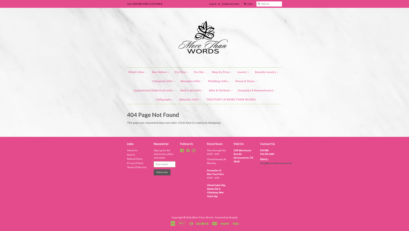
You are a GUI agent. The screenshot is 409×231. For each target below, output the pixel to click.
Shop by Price (221, 72)
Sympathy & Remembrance (256, 90)
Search (131, 154)
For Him (181, 72)
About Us (132, 150)
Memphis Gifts (190, 81)
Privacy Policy (135, 163)
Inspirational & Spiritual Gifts (153, 90)
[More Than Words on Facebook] (182, 151)
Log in (212, 4)
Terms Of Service (137, 167)
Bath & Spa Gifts (191, 90)
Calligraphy (164, 99)
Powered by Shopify (226, 217)
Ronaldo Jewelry (266, 72)
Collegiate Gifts (162, 81)
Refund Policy (135, 159)
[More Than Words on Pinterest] (188, 151)
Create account (230, 4)
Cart (250, 4)
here (189, 122)
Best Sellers (160, 72)
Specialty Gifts (189, 99)
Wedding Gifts (218, 81)
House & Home (245, 81)
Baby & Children (220, 90)
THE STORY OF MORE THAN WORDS (231, 99)
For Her (199, 72)
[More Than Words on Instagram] (193, 151)
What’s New (136, 72)
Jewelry (242, 72)
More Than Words (203, 217)
